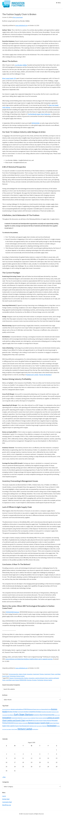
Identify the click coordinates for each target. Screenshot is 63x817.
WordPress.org (6, 805)
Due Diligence (11, 715)
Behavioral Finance (32, 709)
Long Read (57, 674)
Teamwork (44, 726)
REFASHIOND (35, 123)
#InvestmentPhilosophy (6, 709)
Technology (13, 676)
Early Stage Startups (23, 714)
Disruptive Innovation (46, 711)
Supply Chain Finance (54, 723)
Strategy (34, 680)
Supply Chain (5, 676)
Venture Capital (20, 676)
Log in (4, 796)
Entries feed (5, 799)
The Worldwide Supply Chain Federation (39, 114)
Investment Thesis (49, 674)
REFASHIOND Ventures (12, 612)
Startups (29, 680)
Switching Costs (33, 726)
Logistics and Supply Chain (16, 720)
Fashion (26, 678)
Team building (39, 726)
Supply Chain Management (22, 726)
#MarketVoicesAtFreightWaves (17, 709)
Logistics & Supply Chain (41, 678)
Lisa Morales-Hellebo (21, 65)
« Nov (4, 777)
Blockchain (39, 709)
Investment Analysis (16, 718)
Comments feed (7, 802)
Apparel (11, 678)
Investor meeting (42, 718)
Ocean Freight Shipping (45, 720)
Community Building (23, 711)
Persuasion (55, 720)
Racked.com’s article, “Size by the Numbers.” (39, 375)
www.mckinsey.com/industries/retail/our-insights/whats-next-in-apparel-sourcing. (29, 659)
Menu (59, 2)
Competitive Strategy (35, 712)
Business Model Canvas (46, 709)
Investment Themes (38, 674)
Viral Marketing (35, 729)
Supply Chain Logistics (8, 726)
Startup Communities (23, 723)
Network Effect (35, 720)
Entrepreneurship (13, 674)
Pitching (4, 723)
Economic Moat (38, 715)
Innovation (29, 674)
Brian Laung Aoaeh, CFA (9, 78)
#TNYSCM (25, 709)
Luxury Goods (15, 680)
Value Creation (14, 729)
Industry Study (22, 674)
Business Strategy (13, 712)
